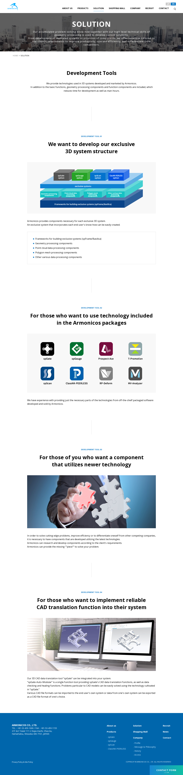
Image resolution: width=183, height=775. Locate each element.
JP (168, 4)
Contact (167, 737)
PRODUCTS (82, 8)
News (166, 731)
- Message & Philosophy (144, 747)
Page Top (177, 748)
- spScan (111, 744)
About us (111, 725)
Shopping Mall (140, 731)
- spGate (111, 737)
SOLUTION (98, 8)
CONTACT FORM (166, 770)
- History (137, 751)
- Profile (136, 743)
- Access (137, 754)
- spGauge (111, 740)
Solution (137, 725)
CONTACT (164, 8)
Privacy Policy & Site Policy (22, 762)
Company (138, 737)
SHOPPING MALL (117, 8)
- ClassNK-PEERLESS (116, 748)
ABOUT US (67, 8)
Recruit (166, 725)
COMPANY (135, 8)
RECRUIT (149, 8)
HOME (15, 55)
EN (173, 4)
